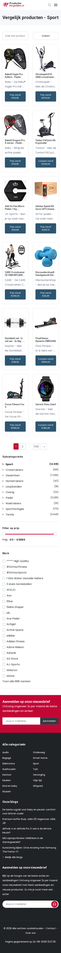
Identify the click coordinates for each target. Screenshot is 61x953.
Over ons (30, 933)
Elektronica (8, 763)
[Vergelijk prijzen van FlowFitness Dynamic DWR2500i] (46, 323)
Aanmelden (49, 721)
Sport (36, 763)
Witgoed (38, 786)
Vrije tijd (37, 780)
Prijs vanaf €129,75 (45, 228)
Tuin (35, 769)
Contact (51, 928)
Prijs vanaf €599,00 (15, 426)
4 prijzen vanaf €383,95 (45, 426)
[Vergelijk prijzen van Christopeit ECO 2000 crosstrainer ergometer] (46, 58)
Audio (5, 752)
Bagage (6, 758)
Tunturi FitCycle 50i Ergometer (45, 141)
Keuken (6, 780)
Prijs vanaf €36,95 (45, 294)
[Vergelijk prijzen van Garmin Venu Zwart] (46, 389)
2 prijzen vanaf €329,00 (45, 162)
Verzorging (39, 774)
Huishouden (9, 769)
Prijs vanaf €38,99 (15, 360)
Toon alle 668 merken (16, 681)
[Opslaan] (54, 904)
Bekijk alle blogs (13, 857)
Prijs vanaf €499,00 (15, 294)
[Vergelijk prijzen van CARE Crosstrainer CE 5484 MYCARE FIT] (15, 256)
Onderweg (39, 752)
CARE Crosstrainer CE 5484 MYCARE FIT (15, 275)
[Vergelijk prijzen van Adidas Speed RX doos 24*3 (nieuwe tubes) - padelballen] (46, 190)
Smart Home (40, 758)
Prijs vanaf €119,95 (15, 162)
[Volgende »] (43, 446)
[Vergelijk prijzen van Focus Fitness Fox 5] (15, 389)
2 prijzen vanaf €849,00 (45, 360)
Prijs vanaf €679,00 (45, 96)
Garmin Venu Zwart (45, 404)
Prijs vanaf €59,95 (15, 96)
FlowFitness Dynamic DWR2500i (45, 339)
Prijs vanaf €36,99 (15, 228)
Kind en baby (9, 786)
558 (36, 446)
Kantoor (6, 774)
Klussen (6, 791)
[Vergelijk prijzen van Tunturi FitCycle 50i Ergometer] (46, 125)
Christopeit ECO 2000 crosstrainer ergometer (45, 77)
